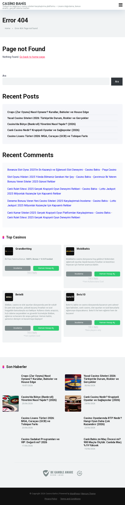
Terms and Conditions (70, 499)
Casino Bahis (14, 3)
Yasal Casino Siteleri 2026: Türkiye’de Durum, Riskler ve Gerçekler (48, 118)
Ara (4, 75)
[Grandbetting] (9, 254)
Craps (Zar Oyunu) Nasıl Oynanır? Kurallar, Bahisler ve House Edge (48, 112)
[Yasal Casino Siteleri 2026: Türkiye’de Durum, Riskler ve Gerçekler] (73, 389)
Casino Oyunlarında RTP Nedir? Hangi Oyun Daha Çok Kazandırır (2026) (103, 421)
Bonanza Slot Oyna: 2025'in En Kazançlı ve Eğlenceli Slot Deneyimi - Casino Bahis (53, 169)
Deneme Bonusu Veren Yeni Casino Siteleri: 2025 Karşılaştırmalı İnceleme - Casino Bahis (57, 200)
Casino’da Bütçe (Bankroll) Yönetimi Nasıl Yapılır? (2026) (41, 124)
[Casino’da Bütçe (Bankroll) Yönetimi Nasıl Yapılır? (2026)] (10, 410)
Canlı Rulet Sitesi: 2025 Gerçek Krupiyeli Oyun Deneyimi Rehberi (43, 217)
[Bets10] (70, 300)
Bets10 (81, 294)
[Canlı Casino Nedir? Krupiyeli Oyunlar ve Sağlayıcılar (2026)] (73, 410)
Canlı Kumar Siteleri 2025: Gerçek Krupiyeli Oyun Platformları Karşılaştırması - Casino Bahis (59, 212)
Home (7, 28)
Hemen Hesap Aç (46, 268)
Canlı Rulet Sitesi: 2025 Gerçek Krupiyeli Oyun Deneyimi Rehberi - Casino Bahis (52, 188)
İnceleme (18, 268)
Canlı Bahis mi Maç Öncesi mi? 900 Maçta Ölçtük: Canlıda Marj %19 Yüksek (102, 442)
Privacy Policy (51, 499)
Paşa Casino (109, 169)
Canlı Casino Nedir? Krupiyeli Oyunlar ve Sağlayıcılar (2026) (43, 130)
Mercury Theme (88, 494)
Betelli (19, 294)
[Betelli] (9, 300)
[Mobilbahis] (70, 254)
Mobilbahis (83, 248)
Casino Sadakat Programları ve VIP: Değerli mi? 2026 (40, 441)
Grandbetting (23, 248)
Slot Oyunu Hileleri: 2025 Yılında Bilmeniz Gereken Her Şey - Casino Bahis (49, 176)
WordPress (75, 494)
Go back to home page (32, 56)
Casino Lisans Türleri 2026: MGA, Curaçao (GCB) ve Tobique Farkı (47, 136)
